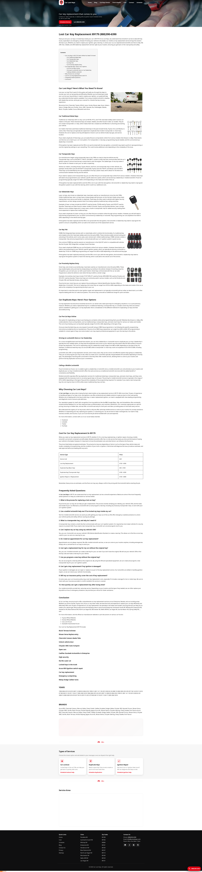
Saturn (61, 107)
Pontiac (76, 107)
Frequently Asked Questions (72, 77)
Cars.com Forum (67, 622)
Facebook (65, 420)
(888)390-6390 (132, 837)
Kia (93, 107)
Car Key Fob (70, 63)
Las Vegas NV (84, 861)
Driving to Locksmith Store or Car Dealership (79, 70)
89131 (103, 861)
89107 (103, 850)
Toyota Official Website (69, 618)
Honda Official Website (69, 620)
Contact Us (62, 848)
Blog (95, 2)
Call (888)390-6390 (79, 22)
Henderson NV (84, 848)
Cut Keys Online (105, 2)
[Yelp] (133, 845)
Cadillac (70, 109)
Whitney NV (83, 842)
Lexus (86, 105)
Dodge (66, 107)
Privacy (61, 850)
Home (90, 2)
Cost (125, 2)
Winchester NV (84, 855)
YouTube (64, 426)
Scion (80, 107)
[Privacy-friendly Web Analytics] (101, 871)
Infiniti (82, 105)
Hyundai (88, 107)
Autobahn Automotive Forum (70, 624)
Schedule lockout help (67, 772)
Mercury (70, 107)
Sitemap (61, 853)
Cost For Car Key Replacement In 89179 (76, 75)
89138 (103, 837)
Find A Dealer (117, 2)
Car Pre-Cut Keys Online (73, 68)
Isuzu (102, 105)
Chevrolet (72, 105)
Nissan (95, 105)
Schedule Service (65, 22)
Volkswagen (98, 107)
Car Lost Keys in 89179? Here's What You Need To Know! (80, 55)
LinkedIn (64, 422)
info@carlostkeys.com (133, 839)
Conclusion (68, 79)
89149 (103, 855)
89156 (103, 840)
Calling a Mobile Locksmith (74, 72)
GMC (84, 107)
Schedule (139, 2)
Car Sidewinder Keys (72, 61)
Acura (75, 109)
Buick (60, 109)
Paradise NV (84, 837)
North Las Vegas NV (86, 853)
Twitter (64, 424)
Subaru (107, 105)
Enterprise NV (84, 845)
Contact (131, 2)
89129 (103, 858)
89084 (103, 842)
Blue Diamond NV (85, 850)
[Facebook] (129, 845)
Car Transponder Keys (73, 59)
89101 (103, 845)
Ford (67, 105)
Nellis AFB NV (84, 858)
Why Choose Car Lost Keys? (72, 74)
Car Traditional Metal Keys (74, 57)
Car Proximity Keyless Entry (74, 64)
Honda (91, 105)
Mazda (104, 107)
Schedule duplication (95, 772)
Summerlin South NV (86, 840)
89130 (103, 848)
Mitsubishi (80, 109)
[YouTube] (125, 845)
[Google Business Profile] (138, 845)
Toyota (77, 105)
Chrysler (65, 109)
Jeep (99, 105)
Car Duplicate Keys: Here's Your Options (76, 66)
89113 (103, 853)
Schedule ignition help (124, 772)
